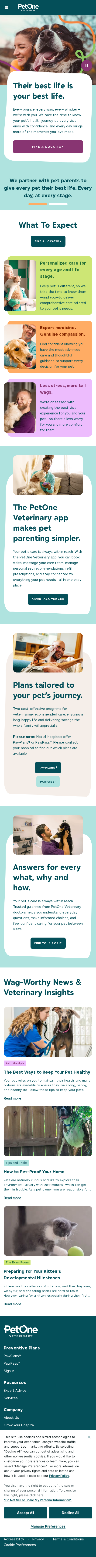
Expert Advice (15, 1390)
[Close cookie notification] (89, 1437)
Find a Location (48, 241)
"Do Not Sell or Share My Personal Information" (37, 1500)
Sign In (9, 1371)
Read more (12, 1098)
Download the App (48, 599)
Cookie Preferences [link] (20, 1545)
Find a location (48, 147)
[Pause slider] (86, 65)
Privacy (38, 1539)
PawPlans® (48, 767)
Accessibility (14, 1539)
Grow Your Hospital (19, 1425)
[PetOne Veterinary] (28, 7)
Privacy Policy (59, 1476)
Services (11, 1398)
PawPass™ (48, 781)
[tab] (37, 204)
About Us (11, 1417)
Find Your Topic (48, 943)
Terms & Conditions (68, 1539)
